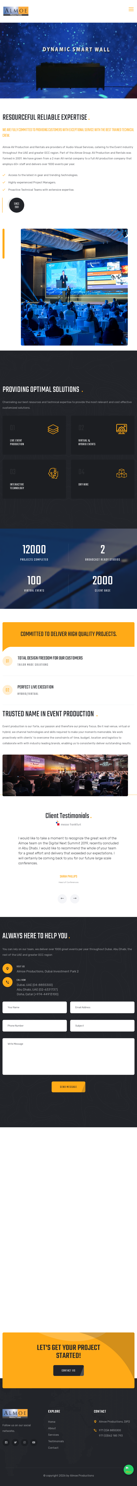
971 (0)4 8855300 (110, 1430)
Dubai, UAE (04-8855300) (35, 985)
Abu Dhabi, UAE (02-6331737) (37, 989)
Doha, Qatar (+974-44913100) (37, 994)
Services (53, 1434)
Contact (53, 1447)
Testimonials (56, 1441)
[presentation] (62, 898)
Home (51, 1421)
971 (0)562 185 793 (111, 1435)
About (52, 1428)
